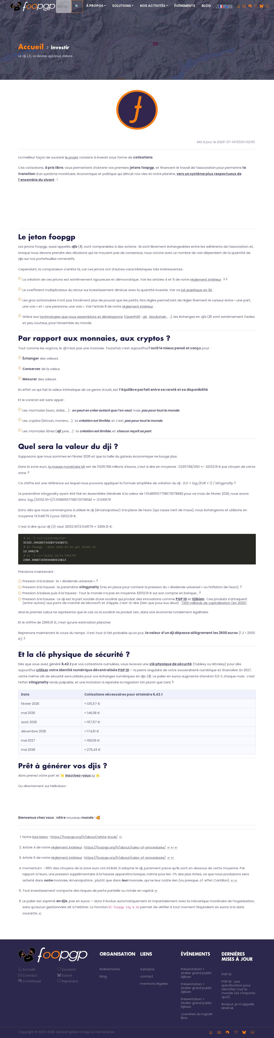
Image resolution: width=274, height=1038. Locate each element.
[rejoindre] (267, 6)
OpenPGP (132, 316)
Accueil (31, 47)
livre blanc (40, 837)
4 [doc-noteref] (28, 472)
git (145, 316)
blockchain (157, 316)
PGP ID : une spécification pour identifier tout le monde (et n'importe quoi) (238, 989)
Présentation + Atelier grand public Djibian (196, 973)
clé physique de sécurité (170, 664)
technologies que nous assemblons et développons (81, 316)
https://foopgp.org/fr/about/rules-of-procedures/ (125, 847)
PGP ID (123, 670)
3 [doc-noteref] (226, 278)
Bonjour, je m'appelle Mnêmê (238, 1006)
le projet (71, 157)
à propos (147, 969)
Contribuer (31, 981)
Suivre (66, 975)
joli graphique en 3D (196, 290)
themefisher (104, 1032)
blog (206, 5)
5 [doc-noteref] (24, 638)
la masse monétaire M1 (66, 466)
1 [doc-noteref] (57, 179)
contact (146, 976)
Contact (29, 975)
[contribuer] (250, 6)
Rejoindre (69, 981)
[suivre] (261, 6)
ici (93, 775)
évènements (184, 5)
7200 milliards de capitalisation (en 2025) (214, 603)
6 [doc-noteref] (173, 681)
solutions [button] (121, 5)
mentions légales (154, 983)
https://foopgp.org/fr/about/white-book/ (84, 837)
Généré (62, 1032)
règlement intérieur (205, 279)
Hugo (86, 1032)
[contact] (244, 6)
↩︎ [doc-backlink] (120, 837)
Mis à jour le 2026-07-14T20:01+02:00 (225, 142)
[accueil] (238, 6)
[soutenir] (255, 6)
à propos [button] (94, 5)
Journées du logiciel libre (196, 1016)
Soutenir (68, 969)
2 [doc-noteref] (224, 278)
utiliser (42, 670)
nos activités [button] (152, 5)
